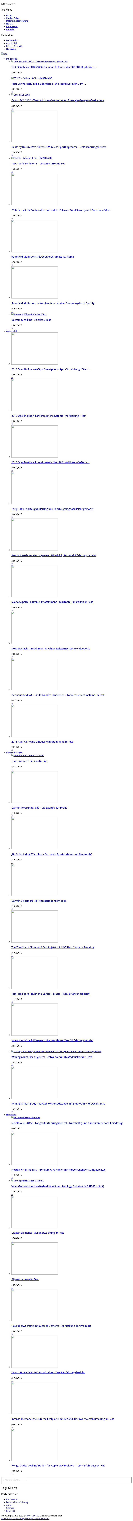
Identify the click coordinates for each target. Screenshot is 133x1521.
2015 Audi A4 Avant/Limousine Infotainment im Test (42, 741)
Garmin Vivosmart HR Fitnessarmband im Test (38, 900)
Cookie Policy (12, 18)
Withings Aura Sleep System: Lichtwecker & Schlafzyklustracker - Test (51, 1057)
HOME (9, 23)
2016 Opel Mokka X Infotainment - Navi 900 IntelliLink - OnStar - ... (50, 462)
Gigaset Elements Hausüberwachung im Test (37, 1232)
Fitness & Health (14, 46)
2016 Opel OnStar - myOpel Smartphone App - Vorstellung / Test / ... (51, 369)
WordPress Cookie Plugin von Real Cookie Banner (25, 1518)
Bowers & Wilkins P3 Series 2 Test (31, 319)
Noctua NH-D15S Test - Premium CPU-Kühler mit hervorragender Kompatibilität (58, 1169)
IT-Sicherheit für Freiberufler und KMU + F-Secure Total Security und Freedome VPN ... (61, 210)
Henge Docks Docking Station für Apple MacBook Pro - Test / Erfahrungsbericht (58, 1465)
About (9, 15)
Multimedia (11, 40)
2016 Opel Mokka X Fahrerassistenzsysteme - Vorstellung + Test (48, 415)
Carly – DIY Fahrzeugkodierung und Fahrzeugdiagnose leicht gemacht (52, 508)
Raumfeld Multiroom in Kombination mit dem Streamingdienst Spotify (52, 303)
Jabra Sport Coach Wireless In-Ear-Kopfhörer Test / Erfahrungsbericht (52, 1040)
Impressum (12, 26)
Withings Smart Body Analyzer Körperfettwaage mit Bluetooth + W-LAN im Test (58, 1103)
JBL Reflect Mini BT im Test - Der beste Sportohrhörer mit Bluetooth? (51, 854)
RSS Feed (10, 1510)
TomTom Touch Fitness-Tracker (29, 761)
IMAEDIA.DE (32, 1515)
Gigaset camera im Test (25, 1279)
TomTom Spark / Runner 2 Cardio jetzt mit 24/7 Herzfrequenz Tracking (52, 947)
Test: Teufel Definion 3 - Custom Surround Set (38, 163)
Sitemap (10, 1507)
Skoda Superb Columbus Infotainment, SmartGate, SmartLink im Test (52, 601)
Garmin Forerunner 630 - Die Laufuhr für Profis (39, 807)
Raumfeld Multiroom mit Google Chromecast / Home (42, 256)
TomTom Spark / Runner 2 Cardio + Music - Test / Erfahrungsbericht (50, 993)
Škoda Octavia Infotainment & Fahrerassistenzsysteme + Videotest (50, 648)
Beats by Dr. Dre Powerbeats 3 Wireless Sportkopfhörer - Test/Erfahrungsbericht (58, 147)
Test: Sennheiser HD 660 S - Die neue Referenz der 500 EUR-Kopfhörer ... (53, 67)
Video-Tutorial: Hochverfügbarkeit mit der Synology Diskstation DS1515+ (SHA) (57, 1186)
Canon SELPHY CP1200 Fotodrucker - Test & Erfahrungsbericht (48, 1372)
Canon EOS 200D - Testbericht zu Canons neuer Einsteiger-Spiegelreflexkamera (57, 100)
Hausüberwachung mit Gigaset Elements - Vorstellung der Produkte (51, 1325)
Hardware (11, 49)
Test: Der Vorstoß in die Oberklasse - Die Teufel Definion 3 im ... (48, 83)
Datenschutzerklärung (17, 20)
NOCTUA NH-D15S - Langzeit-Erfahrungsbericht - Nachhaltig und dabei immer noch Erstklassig (67, 1123)
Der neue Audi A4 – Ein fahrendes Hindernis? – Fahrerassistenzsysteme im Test (57, 695)
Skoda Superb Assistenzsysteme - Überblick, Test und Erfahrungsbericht (53, 555)
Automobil (11, 43)
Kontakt (10, 29)
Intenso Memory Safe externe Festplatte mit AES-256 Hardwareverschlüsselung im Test (62, 1419)
